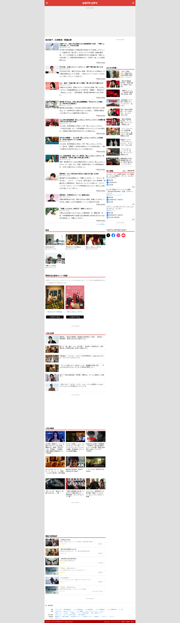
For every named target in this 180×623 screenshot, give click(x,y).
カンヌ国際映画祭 (89, 609)
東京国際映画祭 (67, 609)
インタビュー (104, 616)
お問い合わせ (107, 621)
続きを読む (101, 63)
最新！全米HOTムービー (97, 613)
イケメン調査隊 (79, 611)
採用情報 (128, 621)
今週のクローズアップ (68, 611)
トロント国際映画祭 (77, 609)
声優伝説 (73, 613)
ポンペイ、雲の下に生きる (70, 614)
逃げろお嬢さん (82, 614)
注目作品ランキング (87, 616)
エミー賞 (121, 609)
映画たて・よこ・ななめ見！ (62, 613)
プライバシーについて (115, 621)
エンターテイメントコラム (91, 611)
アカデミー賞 (58, 609)
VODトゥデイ (58, 618)
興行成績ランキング (75, 616)
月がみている (58, 614)
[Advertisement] (90, 22)
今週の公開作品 (65, 616)
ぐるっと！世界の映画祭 (83, 613)
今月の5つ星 (58, 611)
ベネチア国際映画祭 (100, 609)
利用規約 (123, 621)
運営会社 (133, 621)
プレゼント (112, 616)
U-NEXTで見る (55, 317)
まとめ (101, 611)
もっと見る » (101, 224)
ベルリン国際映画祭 (111, 609)
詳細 (133, 187)
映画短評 (96, 616)
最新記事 (57, 616)
